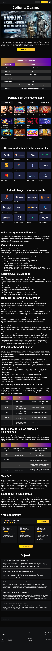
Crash (31, 102)
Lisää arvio (43, 521)
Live (19, 102)
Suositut (6, 102)
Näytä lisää (26, 546)
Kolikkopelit (44, 102)
